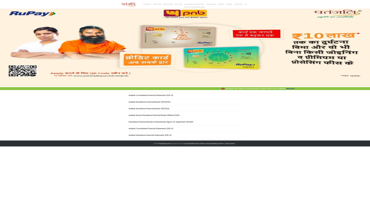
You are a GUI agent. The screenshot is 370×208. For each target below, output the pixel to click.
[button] (3, 43)
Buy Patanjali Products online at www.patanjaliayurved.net (204, 144)
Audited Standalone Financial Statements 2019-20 (150, 135)
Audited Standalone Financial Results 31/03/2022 (149, 102)
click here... (274, 88)
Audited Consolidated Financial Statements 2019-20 (151, 128)
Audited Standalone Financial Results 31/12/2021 (149, 108)
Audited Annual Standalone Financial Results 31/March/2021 (154, 115)
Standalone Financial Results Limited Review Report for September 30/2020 (161, 122)
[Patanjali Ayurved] (129, 5)
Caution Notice (230, 144)
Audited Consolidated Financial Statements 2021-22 (151, 95)
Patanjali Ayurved (164, 144)
